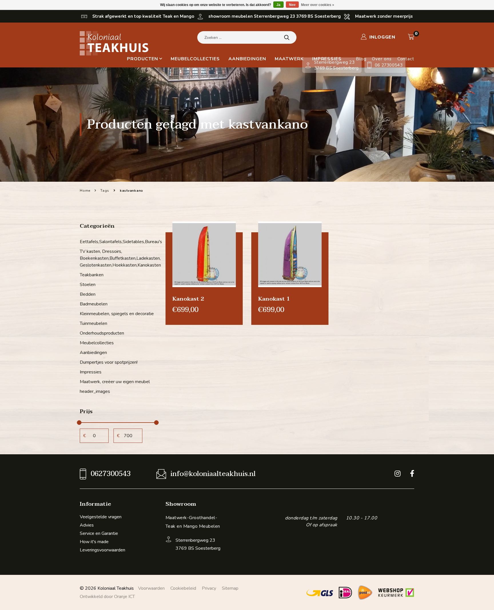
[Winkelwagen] (411, 37)
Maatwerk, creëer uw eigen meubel (115, 382)
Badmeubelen (93, 304)
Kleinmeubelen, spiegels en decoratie (117, 314)
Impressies (90, 372)
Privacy (209, 588)
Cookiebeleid (183, 588)
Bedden (87, 294)
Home (85, 190)
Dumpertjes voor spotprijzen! (109, 362)
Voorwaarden (151, 588)
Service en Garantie (99, 533)
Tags (104, 190)
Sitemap (230, 588)
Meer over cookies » (317, 5)
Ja (278, 5)
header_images (95, 391)
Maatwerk (289, 59)
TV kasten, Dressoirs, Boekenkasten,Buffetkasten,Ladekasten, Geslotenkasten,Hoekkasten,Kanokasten (118, 258)
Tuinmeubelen (93, 323)
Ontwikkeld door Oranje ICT (107, 596)
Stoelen (87, 284)
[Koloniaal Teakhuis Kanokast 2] (204, 254)
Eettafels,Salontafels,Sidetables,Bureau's (118, 242)
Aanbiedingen (247, 59)
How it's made (94, 542)
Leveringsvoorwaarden (102, 550)
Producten (142, 59)
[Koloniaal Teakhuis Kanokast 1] (290, 254)
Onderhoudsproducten (102, 333)
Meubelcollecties (195, 59)
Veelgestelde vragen (100, 517)
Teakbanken (91, 275)
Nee (292, 5)
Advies (87, 525)
